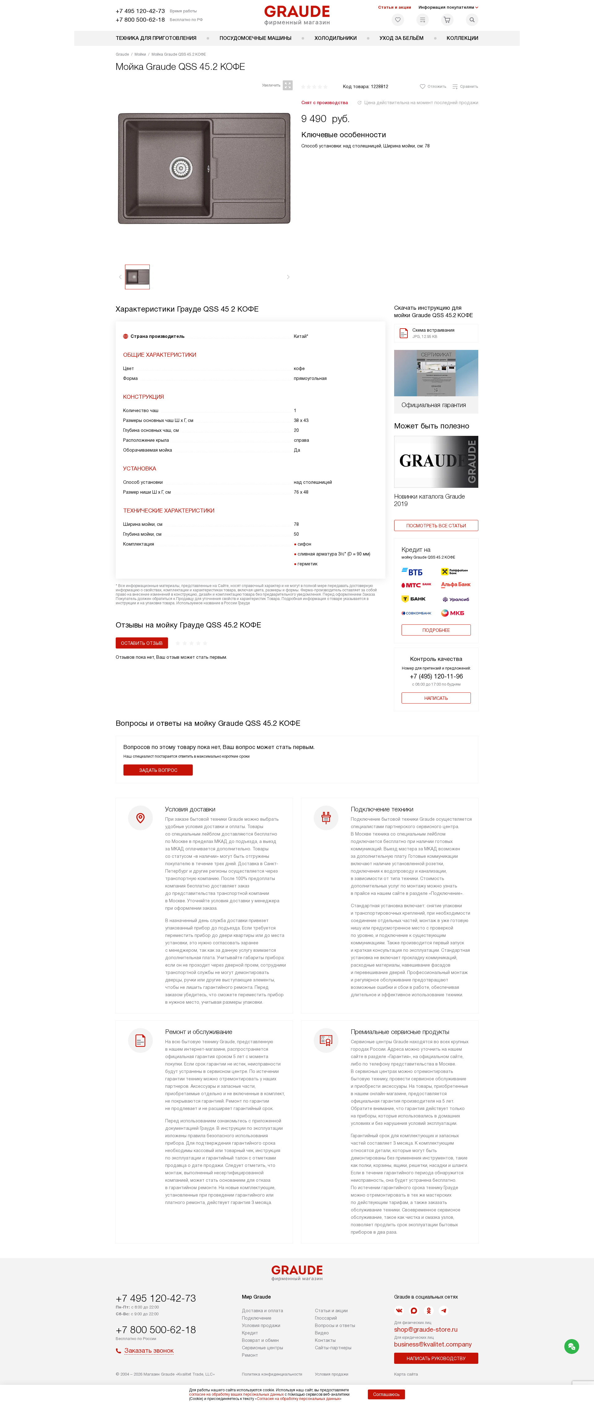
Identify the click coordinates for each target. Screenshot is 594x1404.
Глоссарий (326, 1318)
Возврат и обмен (260, 1340)
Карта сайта (406, 1374)
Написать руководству (436, 1358)
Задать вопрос (158, 770)
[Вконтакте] (399, 1311)
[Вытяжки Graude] (297, 15)
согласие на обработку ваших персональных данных (236, 1394)
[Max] (414, 1311)
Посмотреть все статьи (436, 525)
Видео (322, 1332)
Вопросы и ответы (335, 1325)
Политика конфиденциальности (272, 1374)
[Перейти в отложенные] (398, 20)
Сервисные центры (262, 1347)
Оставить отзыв (142, 643)
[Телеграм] (444, 1311)
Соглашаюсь (386, 1394)
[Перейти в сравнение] (422, 20)
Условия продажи (261, 1325)
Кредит (250, 1332)
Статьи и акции (394, 7)
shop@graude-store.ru (426, 1329)
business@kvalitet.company (433, 1344)
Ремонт (250, 1355)
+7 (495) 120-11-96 (436, 676)
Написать (436, 698)
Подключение (256, 1318)
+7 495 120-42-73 (140, 11)
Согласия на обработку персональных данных (298, 1399)
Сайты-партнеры (333, 1347)
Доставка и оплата (262, 1310)
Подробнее (436, 630)
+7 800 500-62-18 (140, 19)
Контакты (325, 1340)
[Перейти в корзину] (447, 20)
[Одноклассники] (429, 1311)
